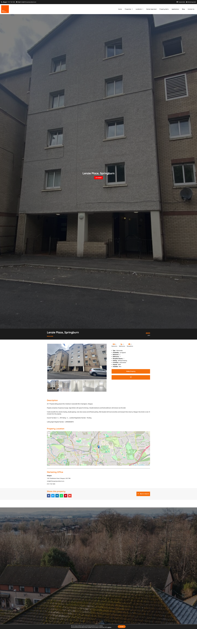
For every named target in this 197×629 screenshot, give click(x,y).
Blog (183, 9)
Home (120, 9)
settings (109, 627)
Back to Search (144, 494)
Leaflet (135, 465)
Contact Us (191, 9)
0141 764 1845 (51, 484)
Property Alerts (181, 2)
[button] (99, 446)
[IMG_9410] (77, 361)
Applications (175, 9)
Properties (128, 9)
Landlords (139, 9)
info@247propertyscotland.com (55, 481)
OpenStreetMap (141, 465)
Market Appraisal (192, 2)
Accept (121, 626)
